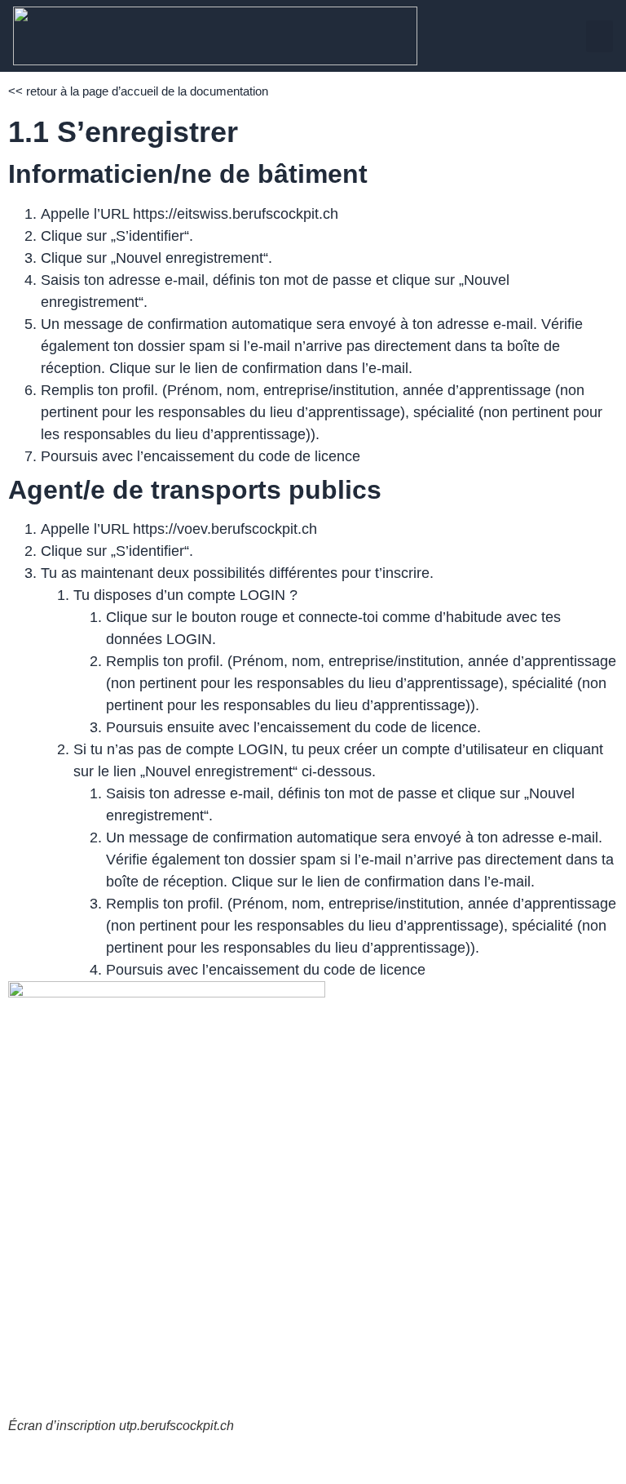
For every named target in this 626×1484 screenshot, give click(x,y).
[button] (599, 36)
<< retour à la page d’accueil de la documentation (138, 91)
